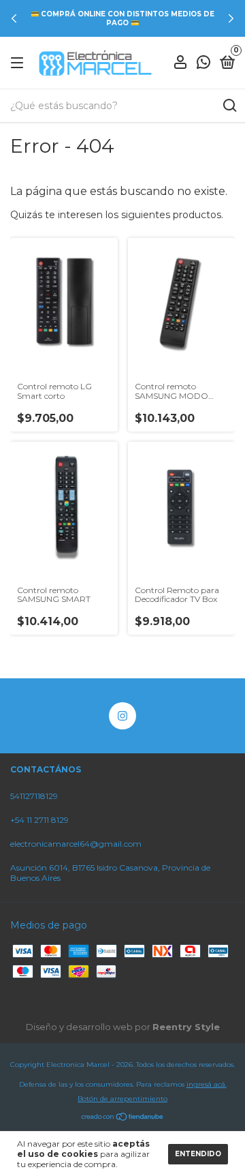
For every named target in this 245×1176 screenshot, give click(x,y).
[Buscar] (229, 105)
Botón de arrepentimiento (122, 1098)
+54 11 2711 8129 (39, 820)
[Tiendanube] (122, 1118)
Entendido (198, 1153)
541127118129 (34, 796)
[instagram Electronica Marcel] (122, 715)
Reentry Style (186, 1026)
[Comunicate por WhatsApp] (203, 64)
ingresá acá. (206, 1084)
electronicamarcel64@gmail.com (76, 844)
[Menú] (19, 63)
